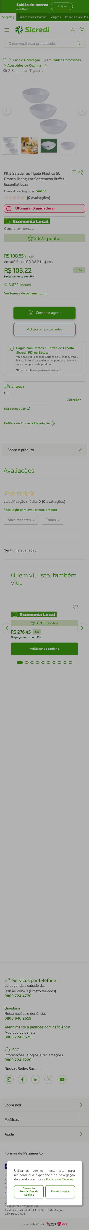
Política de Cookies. (60, 1179)
